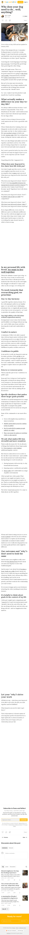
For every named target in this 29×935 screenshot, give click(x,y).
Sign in (26, 2)
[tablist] (7, 847)
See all (4, 909)
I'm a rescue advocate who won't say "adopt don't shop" (10, 884)
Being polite (7, 471)
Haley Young (8, 15)
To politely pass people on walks (10, 196)
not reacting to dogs (10, 133)
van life (18, 356)
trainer (15, 173)
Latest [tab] (6, 866)
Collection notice (22, 928)
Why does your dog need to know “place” (13, 204)
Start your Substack (11, 930)
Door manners (8, 448)
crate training (17, 448)
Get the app (20, 930)
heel (18, 62)
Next (24, 837)
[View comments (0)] (6, 20)
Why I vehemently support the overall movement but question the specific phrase (11, 888)
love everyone (5, 64)
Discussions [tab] (12, 866)
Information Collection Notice (15, 824)
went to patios (5, 536)
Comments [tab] (4, 848)
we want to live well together (12, 270)
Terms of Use (22, 823)
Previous (6, 837)
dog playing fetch (12, 561)
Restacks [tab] (11, 848)
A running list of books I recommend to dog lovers (9, 897)
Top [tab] (3, 866)
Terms (17, 928)
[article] (14, 875)
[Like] (2, 20)
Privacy (13, 928)
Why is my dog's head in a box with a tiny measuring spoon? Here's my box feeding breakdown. (11, 875)
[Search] (26, 866)
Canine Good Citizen (10, 77)
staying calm (9, 135)
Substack (8, 933)
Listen (25, 16)
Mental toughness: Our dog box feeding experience (10, 872)
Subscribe (20, 2)
